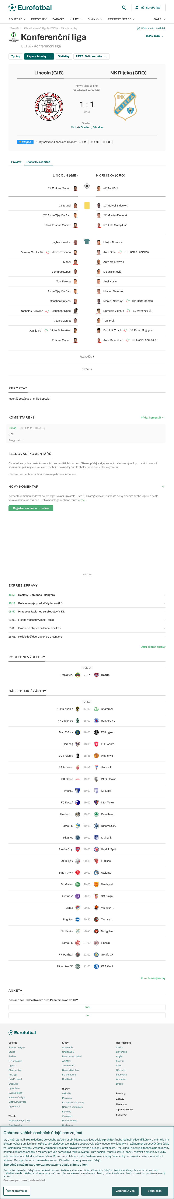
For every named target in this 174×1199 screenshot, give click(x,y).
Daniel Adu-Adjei (146, 340)
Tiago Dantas (144, 300)
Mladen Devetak (118, 215)
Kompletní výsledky (153, 978)
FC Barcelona (69, 1074)
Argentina (121, 1079)
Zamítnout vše (125, 1190)
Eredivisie (13, 1083)
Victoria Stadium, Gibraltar (87, 127)
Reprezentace (120, 19)
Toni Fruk (113, 188)
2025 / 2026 (153, 36)
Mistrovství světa (17, 1102)
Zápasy (58, 19)
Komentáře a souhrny (73, 1102)
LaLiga (11, 1052)
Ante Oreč (109, 252)
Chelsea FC (68, 1052)
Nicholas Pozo (30, 311)
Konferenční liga (16, 1097)
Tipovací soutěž (124, 1109)
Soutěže (15, 19)
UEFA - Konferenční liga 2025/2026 (40, 28)
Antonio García (62, 320)
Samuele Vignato (113, 310)
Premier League (16, 1047)
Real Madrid (68, 1079)
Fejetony (66, 1111)
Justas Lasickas (139, 252)
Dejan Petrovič (112, 271)
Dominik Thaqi (112, 330)
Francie (120, 1061)
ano (87, 1007)
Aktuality (66, 1093)
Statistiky (64, 56)
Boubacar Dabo (61, 310)
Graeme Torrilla (30, 252)
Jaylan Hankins (61, 242)
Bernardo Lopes (61, 271)
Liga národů (14, 1106)
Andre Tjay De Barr (59, 215)
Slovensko (121, 1052)
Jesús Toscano (61, 252)
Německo (121, 1070)
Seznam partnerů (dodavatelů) (24, 1180)
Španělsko (121, 1074)
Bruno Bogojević (144, 330)
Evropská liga (15, 1093)
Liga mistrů (14, 1088)
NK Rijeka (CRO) (128, 72)
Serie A (12, 1056)
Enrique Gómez (61, 188)
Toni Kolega (63, 281)
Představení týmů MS (19, 1120)
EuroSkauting (15, 1125)
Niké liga (12, 1074)
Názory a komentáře (72, 1107)
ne (87, 1015)
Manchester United (71, 1056)
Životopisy (67, 1116)
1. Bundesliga (15, 1061)
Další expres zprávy (153, 646)
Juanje (33, 330)
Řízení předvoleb (17, 1190)
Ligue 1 (12, 1065)
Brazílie (119, 1083)
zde (82, 500)
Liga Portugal (15, 1079)
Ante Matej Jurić (117, 225)
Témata (12, 1116)
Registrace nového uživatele (31, 508)
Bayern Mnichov (70, 1070)
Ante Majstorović (113, 262)
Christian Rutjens (60, 301)
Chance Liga (14, 1070)
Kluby (74, 19)
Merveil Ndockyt (118, 205)
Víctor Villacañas (61, 330)
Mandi (67, 205)
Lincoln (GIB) (49, 72)
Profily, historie (69, 1120)
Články (66, 1089)
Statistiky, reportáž (38, 162)
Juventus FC (68, 1065)
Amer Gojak (144, 310)
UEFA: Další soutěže (89, 56)
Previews (67, 1098)
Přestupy (39, 19)
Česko (119, 1047)
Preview (16, 162)
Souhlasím (154, 1190)
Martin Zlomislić (113, 242)
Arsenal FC (68, 1047)
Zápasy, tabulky (69, 28)
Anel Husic (110, 281)
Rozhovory (67, 1125)
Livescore (121, 1104)
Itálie (118, 1065)
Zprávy (15, 56)
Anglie (119, 1056)
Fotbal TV (121, 1115)
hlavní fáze (82, 85)
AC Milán (66, 1061)
